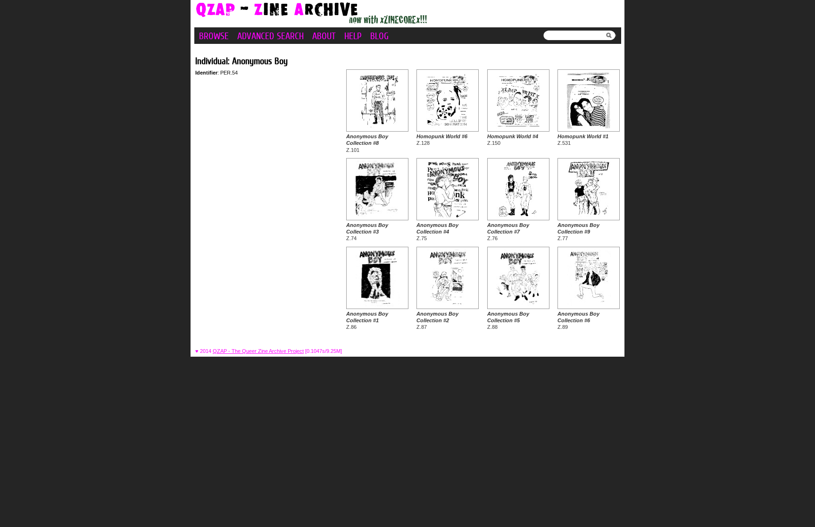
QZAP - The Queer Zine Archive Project (258, 351)
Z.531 (582, 140)
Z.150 (512, 140)
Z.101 (367, 143)
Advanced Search (270, 36)
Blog (379, 36)
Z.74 (367, 232)
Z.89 (578, 320)
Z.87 (437, 320)
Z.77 (578, 232)
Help (353, 36)
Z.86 (367, 320)
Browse (214, 36)
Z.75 (437, 232)
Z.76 (508, 232)
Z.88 (508, 320)
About (324, 36)
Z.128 (441, 140)
